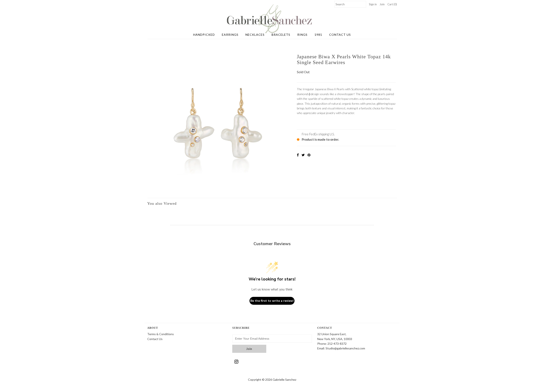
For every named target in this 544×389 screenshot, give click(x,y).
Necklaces (255, 34)
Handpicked (204, 34)
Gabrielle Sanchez (284, 379)
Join (382, 4)
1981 (318, 34)
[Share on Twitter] (303, 155)
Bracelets (281, 34)
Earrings (230, 34)
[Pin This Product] (308, 155)
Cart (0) (392, 4)
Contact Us (340, 34)
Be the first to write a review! (272, 301)
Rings (302, 34)
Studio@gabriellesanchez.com (345, 348)
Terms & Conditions (160, 334)
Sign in (373, 4)
